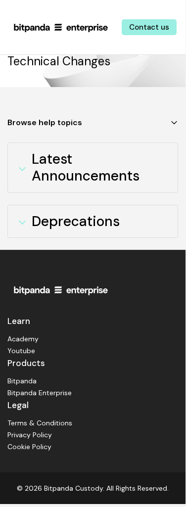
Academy (23, 338)
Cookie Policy (29, 446)
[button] (92, 123)
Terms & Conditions (39, 422)
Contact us (149, 27)
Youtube (21, 350)
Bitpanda (22, 380)
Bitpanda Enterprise (39, 392)
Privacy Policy (29, 434)
